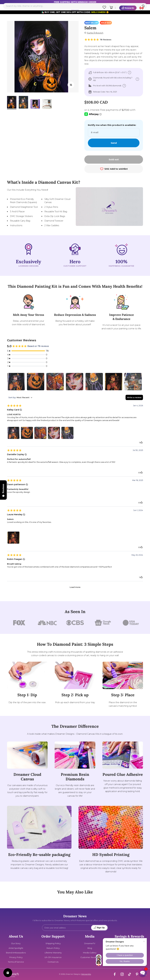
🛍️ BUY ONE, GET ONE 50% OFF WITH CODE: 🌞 (75, 12)
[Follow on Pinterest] (137, 974)
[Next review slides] (140, 381)
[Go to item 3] (35, 104)
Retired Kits (86, 974)
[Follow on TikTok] (130, 974)
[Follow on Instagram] (122, 974)
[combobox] (75, 6)
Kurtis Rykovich (95, 32)
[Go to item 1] (11, 102)
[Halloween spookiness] (133, 381)
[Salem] (113, 381)
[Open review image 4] (54, 433)
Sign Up (101, 928)
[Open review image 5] (67, 433)
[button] (142, 972)
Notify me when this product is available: (112, 125)
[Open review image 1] (13, 433)
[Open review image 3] (40, 433)
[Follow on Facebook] (115, 974)
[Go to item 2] (23, 102)
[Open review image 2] (27, 433)
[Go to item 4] (47, 104)
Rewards (129, 8)
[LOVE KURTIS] (16, 381)
